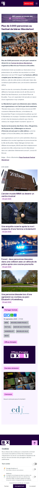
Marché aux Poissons (22, 327)
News (7, 336)
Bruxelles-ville (22, 331)
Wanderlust (9, 331)
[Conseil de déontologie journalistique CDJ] (19, 410)
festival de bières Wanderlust (21, 63)
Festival (8, 327)
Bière (6, 323)
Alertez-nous (28, 3)
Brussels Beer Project (19, 323)
